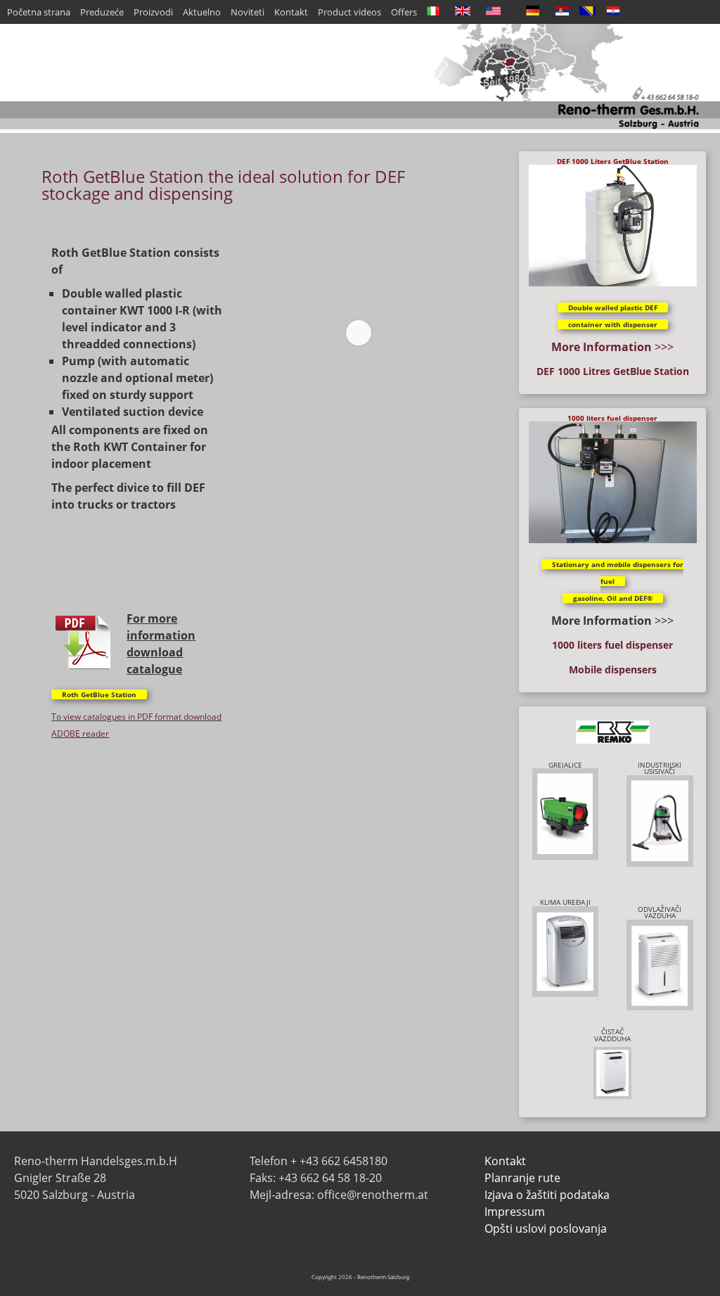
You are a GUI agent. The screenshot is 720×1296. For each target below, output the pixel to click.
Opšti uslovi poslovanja (545, 1228)
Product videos (349, 12)
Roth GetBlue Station (99, 694)
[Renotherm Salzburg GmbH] (360, 128)
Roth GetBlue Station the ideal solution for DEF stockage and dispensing (223, 185)
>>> (612, 347)
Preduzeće (102, 12)
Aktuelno (202, 12)
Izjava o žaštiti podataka (547, 1194)
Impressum (514, 1211)
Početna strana (38, 12)
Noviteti (247, 12)
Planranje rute (522, 1178)
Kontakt (291, 12)
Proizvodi (153, 12)
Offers (404, 12)
